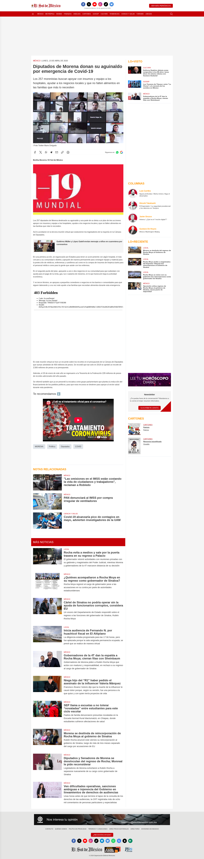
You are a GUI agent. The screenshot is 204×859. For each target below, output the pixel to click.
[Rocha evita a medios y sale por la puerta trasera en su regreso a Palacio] (47, 559)
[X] (89, 4)
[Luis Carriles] (133, 193)
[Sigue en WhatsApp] (117, 152)
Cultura (104, 14)
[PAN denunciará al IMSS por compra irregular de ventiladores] (47, 501)
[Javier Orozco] (133, 218)
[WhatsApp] (46, 152)
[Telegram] (51, 152)
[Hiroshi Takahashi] (133, 205)
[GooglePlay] (130, 841)
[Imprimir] (68, 152)
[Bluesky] (111, 4)
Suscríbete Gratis (149, 408)
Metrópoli (49, 14)
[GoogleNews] (119, 841)
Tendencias (114, 14)
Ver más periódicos (161, 6)
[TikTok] (106, 4)
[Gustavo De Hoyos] (133, 230)
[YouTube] (94, 4)
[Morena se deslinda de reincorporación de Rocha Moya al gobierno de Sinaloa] (47, 740)
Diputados (65, 447)
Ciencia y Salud (128, 14)
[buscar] (171, 14)
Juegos (148, 14)
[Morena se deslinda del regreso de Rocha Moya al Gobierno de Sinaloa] (134, 251)
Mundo (59, 14)
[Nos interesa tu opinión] (102, 819)
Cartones (86, 14)
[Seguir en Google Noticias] (121, 152)
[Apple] (125, 841)
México (40, 14)
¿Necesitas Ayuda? (102, 835)
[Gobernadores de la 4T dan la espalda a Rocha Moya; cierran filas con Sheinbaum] (47, 662)
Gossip (96, 14)
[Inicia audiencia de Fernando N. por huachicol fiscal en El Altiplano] (47, 637)
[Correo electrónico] (57, 152)
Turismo (140, 14)
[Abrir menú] (32, 14)
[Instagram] (100, 4)
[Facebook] (83, 4)
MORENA (39, 447)
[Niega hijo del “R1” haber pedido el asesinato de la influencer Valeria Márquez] (47, 687)
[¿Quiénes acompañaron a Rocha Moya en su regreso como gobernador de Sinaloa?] (47, 584)
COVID (78, 447)
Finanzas (68, 14)
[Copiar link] (62, 152)
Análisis (77, 14)
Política (52, 447)
